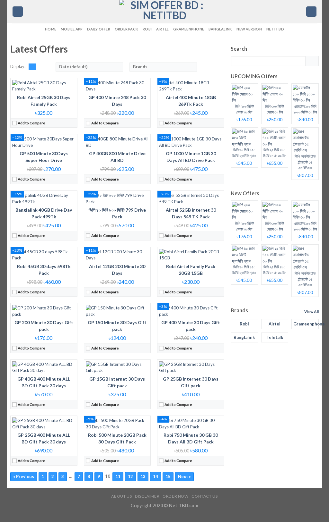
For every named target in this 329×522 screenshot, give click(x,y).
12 (130, 476)
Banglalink (220, 29)
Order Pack (126, 29)
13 (143, 476)
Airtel (162, 29)
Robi (147, 29)
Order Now (176, 496)
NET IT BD (275, 29)
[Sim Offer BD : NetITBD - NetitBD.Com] (164, 11)
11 (117, 476)
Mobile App (72, 29)
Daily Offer (98, 29)
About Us (121, 496)
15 (168, 476)
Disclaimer (147, 496)
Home (50, 29)
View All (311, 311)
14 (155, 476)
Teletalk (274, 337)
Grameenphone (188, 29)
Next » (184, 476)
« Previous (23, 476)
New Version (249, 29)
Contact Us (204, 496)
